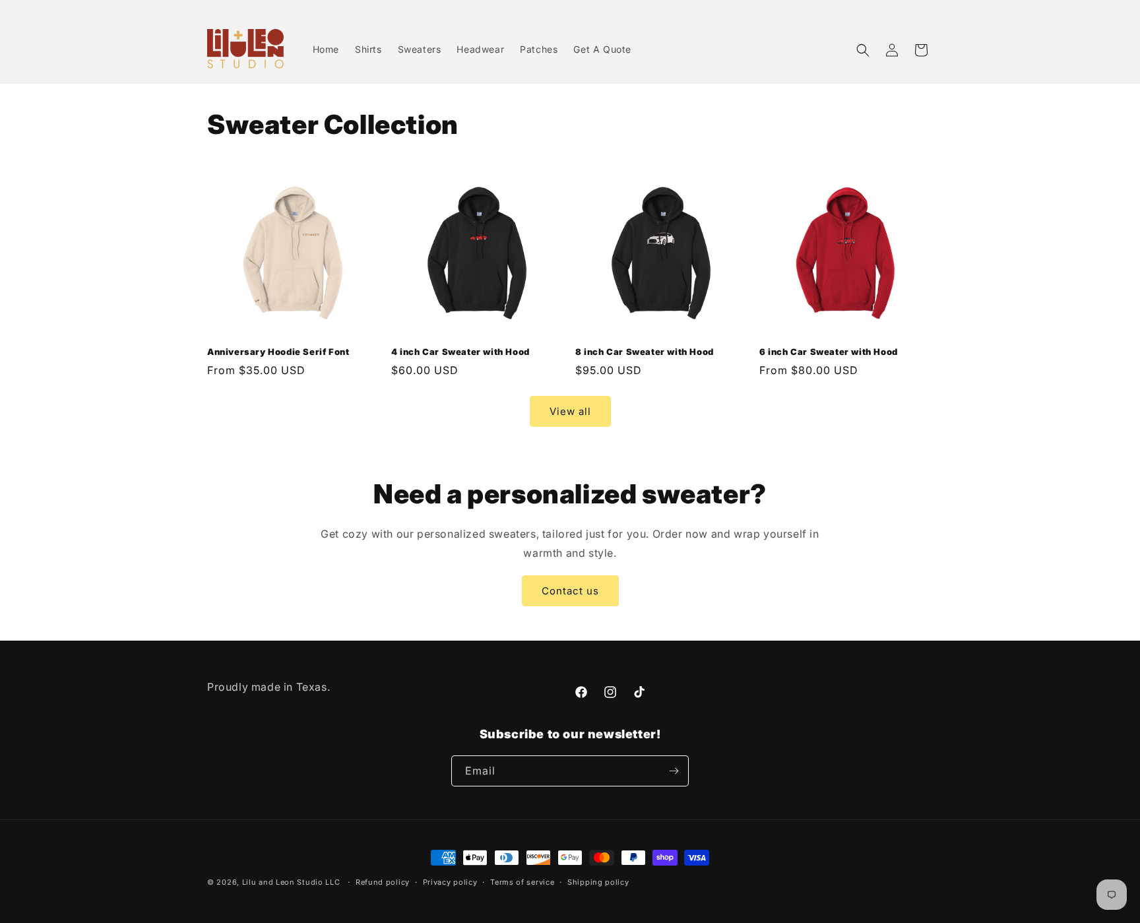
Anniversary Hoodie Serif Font (278, 351)
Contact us (570, 591)
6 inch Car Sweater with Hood (828, 351)
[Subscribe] (673, 770)
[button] (862, 50)
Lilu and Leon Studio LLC (291, 882)
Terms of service (522, 882)
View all (570, 410)
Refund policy (383, 882)
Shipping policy (598, 882)
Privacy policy (450, 882)
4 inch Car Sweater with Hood (460, 351)
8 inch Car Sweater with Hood (644, 351)
